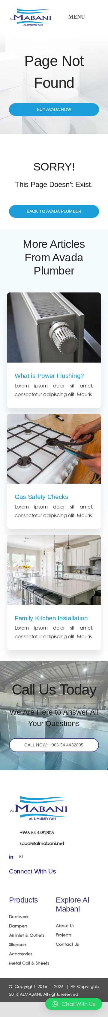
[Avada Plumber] (30, 10)
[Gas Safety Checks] (54, 449)
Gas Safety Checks (41, 496)
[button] (73, 1004)
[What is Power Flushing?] (54, 327)
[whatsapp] (21, 857)
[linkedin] (11, 857)
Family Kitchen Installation (51, 618)
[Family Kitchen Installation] (54, 570)
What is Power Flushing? (49, 375)
